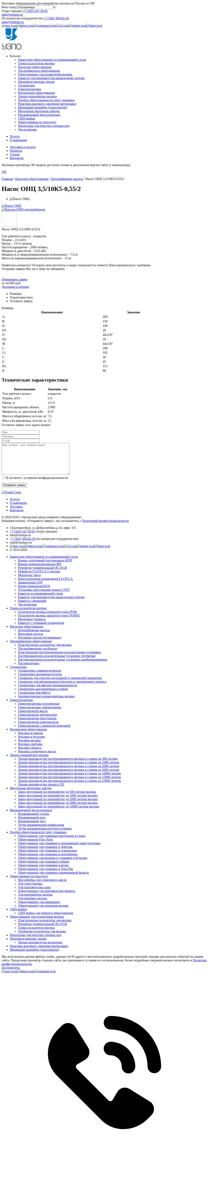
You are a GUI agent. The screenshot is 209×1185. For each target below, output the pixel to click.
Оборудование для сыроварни (39, 902)
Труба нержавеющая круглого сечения (44, 828)
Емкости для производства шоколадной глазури (51, 78)
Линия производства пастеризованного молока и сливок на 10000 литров (69, 773)
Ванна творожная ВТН (34, 586)
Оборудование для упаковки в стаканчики (47, 850)
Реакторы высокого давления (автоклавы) (47, 103)
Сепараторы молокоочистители (40, 674)
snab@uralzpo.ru (13, 22)
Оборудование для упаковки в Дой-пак (45, 847)
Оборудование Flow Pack (35, 839)
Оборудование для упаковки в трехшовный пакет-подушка (59, 843)
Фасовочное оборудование (36, 92)
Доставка (16, 506)
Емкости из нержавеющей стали (40, 593)
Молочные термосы (32, 619)
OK (4, 172)
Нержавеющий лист (32, 821)
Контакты (16, 158)
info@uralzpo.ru (12, 14)
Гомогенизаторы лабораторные (39, 707)
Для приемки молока (32, 898)
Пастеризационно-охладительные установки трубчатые (57, 656)
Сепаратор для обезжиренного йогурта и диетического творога (62, 681)
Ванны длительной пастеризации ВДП (45, 560)
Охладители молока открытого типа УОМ (47, 612)
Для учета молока (30, 883)
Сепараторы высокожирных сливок (43, 689)
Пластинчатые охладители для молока (44, 645)
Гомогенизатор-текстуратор (37, 718)
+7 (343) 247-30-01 (35, 11)
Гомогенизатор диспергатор (37, 714)
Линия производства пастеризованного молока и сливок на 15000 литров (69, 777)
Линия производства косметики (40, 942)
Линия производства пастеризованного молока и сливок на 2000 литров (68, 766)
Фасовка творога (29, 747)
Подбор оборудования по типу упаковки (46, 100)
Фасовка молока (29, 740)
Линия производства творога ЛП (41, 784)
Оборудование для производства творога (46, 891)
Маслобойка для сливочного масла (42, 880)
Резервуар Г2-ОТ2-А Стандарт (39, 571)
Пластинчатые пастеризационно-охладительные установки (59, 652)
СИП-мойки (26, 118)
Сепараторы (26, 85)
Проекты (16, 150)
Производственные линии (36, 81)
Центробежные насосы (34, 630)
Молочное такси (29, 575)
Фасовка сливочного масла (37, 751)
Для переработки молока (35, 894)
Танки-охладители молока (36, 63)
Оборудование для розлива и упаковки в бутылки (52, 858)
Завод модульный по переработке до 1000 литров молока (58, 795)
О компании (18, 140)
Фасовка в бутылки (31, 736)
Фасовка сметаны (30, 744)
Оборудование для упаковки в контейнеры (48, 854)
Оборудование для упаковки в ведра (43, 865)
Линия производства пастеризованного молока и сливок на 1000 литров (68, 762)
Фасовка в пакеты (30, 733)
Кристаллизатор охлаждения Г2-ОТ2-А (45, 578)
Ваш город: (9, 7)
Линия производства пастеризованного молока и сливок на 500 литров (68, 758)
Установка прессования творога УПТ (44, 589)
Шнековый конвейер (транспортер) (42, 107)
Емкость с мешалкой (32, 600)
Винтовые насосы (30, 634)
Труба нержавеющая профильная (41, 825)
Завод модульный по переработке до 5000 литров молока (58, 802)
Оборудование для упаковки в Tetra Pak (45, 869)
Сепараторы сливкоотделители (39, 670)
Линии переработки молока (37, 96)
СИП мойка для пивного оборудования (45, 913)
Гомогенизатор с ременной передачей (44, 725)
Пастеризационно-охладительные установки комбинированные (62, 659)
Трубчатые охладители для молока (42, 931)
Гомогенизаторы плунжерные (39, 703)
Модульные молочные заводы (39, 111)
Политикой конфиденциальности (105, 521)
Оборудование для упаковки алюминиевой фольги (53, 872)
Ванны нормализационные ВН (39, 564)
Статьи (15, 154)
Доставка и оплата (23, 147)
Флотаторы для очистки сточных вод (44, 126)
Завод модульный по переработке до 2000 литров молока (58, 799)
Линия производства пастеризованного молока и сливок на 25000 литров (69, 780)
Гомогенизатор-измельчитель (38, 722)
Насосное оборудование (34, 67)
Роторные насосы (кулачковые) (39, 637)
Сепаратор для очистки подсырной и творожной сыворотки (60, 678)
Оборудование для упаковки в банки (43, 861)
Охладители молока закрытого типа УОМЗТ (49, 615)
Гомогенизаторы (29, 89)
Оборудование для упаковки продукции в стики (51, 836)
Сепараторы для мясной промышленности (47, 685)
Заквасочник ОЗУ (30, 582)
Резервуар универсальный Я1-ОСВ (42, 567)
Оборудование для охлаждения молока (45, 74)
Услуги (15, 136)
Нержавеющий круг (32, 817)
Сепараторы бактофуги (34, 692)
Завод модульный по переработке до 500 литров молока (57, 791)
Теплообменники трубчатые (37, 648)
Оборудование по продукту (37, 122)
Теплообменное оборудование (39, 70)
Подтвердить (11, 967)
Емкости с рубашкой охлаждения (41, 623)
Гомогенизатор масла (33, 711)
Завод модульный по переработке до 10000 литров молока (58, 806)
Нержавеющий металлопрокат (39, 115)
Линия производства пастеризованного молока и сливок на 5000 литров (68, 769)
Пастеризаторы (28, 663)
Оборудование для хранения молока (43, 905)
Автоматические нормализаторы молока (46, 696)
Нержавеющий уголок (33, 814)
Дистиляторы (27, 129)
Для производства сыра (34, 887)
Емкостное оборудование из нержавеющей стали (52, 59)
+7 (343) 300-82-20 (56, 18)
